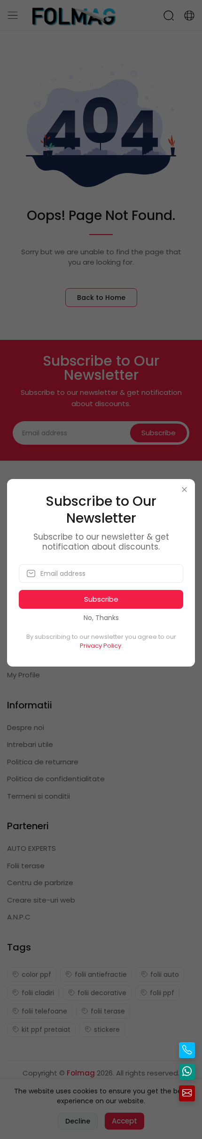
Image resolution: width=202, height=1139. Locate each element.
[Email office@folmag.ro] (187, 1093)
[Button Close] (184, 489)
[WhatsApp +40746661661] (187, 1072)
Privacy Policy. (101, 645)
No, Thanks (101, 617)
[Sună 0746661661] (187, 1050)
